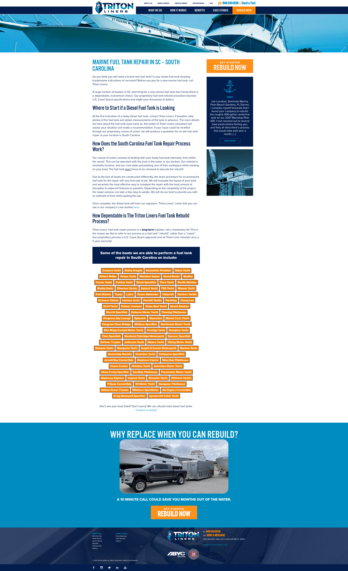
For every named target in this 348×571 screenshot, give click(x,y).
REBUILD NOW (230, 66)
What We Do (155, 10)
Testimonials (198, 3)
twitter (109, 567)
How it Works (178, 10)
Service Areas (181, 3)
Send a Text (249, 3)
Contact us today (146, 410)
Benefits (200, 10)
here (136, 207)
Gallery (95, 548)
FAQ (211, 3)
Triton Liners (114, 7)
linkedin (117, 567)
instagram (101, 567)
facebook (93, 567)
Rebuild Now (244, 10)
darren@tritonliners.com (215, 545)
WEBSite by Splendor (130, 560)
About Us (148, 3)
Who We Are (97, 536)
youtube (125, 567)
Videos (118, 541)
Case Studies (220, 10)
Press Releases (121, 536)
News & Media (163, 3)
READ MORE (229, 141)
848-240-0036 (231, 3)
